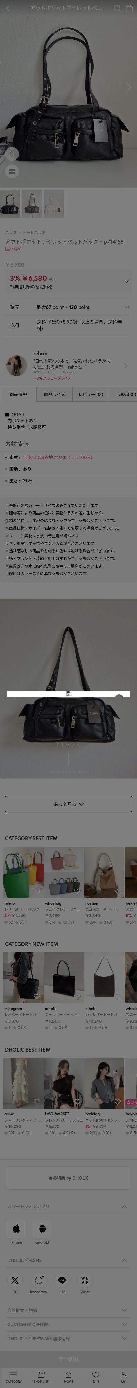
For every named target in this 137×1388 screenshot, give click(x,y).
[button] (68, 692)
